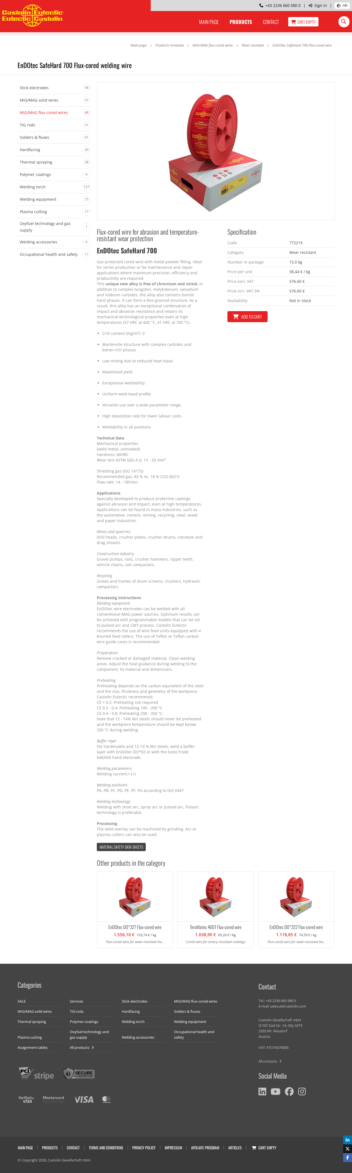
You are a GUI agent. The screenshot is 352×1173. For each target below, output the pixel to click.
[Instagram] (302, 1091)
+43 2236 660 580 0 (282, 5)
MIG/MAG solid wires (35, 1011)
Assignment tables (33, 1047)
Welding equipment (190, 1021)
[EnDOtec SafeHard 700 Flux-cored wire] (216, 151)
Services (76, 1001)
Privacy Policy (144, 1147)
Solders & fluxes (187, 1011)
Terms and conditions (106, 1147)
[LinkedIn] (262, 1091)
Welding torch (133, 1021)
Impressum (173, 1147)
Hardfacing (131, 1011)
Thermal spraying (32, 1021)
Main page (209, 21)
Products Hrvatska (169, 45)
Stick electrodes (134, 1001)
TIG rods (77, 1011)
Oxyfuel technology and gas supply (89, 1034)
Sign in (320, 5)
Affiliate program (205, 1147)
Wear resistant (253, 45)
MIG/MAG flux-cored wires (213, 45)
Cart (306, 22)
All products (80, 1047)
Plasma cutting (30, 1037)
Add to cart (251, 316)
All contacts (268, 1061)
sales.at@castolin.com (288, 1006)
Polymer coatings (84, 1021)
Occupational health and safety (194, 1034)
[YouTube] (275, 1091)
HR (345, 6)
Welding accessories (138, 1037)
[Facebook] (289, 1091)
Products (241, 21)
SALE (22, 1001)
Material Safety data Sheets (121, 847)
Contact (271, 21)
